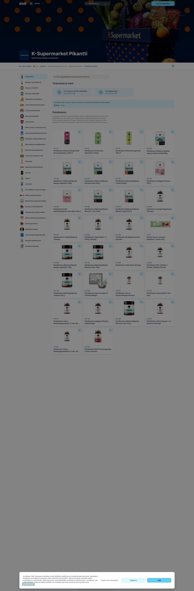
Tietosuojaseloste (28, 584)
